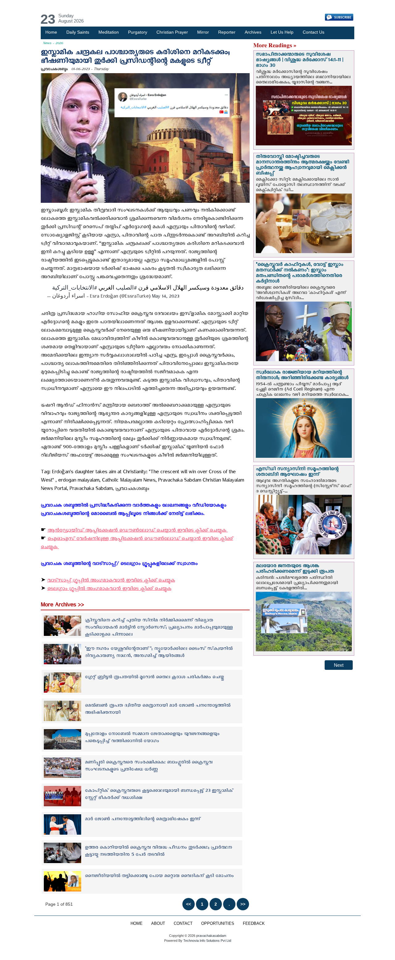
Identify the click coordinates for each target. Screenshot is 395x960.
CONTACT (183, 923)
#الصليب (126, 289)
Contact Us (313, 32)
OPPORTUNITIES (217, 923)
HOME (137, 923)
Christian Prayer (172, 32)
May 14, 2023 (165, 297)
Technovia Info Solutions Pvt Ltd (206, 940)
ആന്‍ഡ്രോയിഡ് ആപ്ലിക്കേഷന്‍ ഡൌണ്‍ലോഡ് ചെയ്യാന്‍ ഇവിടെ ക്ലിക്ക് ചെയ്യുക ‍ (138, 531)
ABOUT (158, 923)
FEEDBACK (254, 923)
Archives (253, 32)
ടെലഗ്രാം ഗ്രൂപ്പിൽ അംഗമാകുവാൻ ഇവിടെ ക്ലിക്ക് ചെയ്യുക (109, 590)
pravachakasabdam (211, 935)
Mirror (203, 32)
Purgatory (137, 32)
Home (51, 32)
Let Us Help (282, 32)
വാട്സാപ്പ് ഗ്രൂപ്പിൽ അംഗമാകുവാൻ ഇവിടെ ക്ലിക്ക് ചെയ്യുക (111, 581)
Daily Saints (77, 32)
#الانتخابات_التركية (74, 289)
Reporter (226, 32)
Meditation (108, 32)
